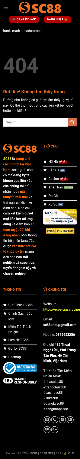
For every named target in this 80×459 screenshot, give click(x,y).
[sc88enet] (40, 7)
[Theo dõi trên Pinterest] (62, 419)
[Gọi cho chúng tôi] (54, 419)
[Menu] (5, 7)
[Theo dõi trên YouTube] (47, 429)
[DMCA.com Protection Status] (60, 231)
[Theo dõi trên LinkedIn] (70, 419)
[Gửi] (72, 122)
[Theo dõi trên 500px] (54, 429)
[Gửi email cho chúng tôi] (47, 419)
